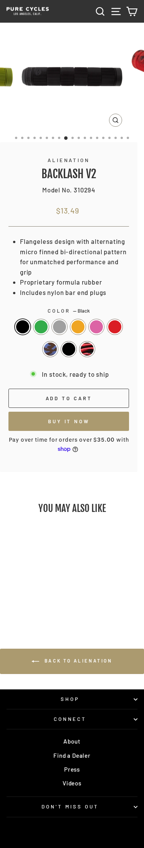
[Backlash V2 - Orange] (40, 595)
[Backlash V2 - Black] (14, 595)
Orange (78, 327)
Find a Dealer (72, 755)
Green (41, 327)
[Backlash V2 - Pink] (49, 595)
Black (22, 327)
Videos (72, 783)
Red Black (87, 349)
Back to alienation (77, 660)
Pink (96, 327)
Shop (70, 699)
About (71, 741)
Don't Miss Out (70, 806)
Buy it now (68, 421)
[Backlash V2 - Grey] (31, 595)
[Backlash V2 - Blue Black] (27, 602)
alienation (69, 160)
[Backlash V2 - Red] (18, 602)
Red (114, 327)
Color (69, 311)
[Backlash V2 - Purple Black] (36, 602)
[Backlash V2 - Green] (22, 595)
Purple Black (68, 349)
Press (72, 769)
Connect (70, 719)
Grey (59, 327)
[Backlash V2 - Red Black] (45, 602)
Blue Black (50, 349)
